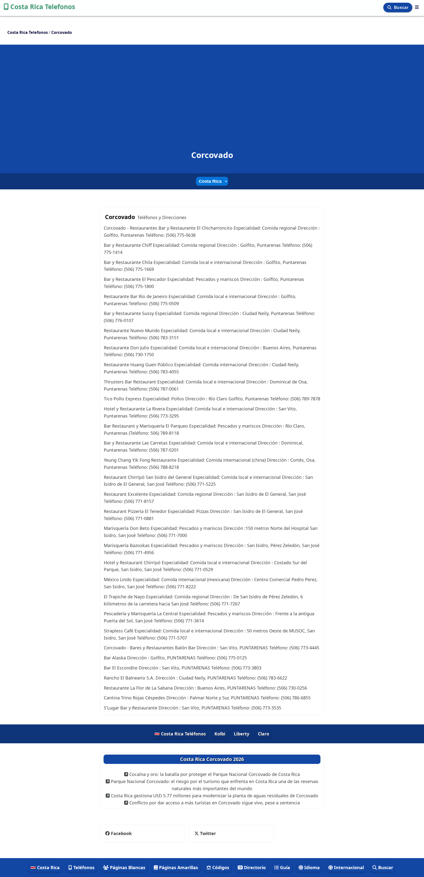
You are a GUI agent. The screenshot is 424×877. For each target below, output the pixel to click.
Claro (263, 734)
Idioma (311, 867)
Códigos (220, 867)
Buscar (402, 7)
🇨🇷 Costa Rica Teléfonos (180, 734)
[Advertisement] (212, 89)
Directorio (254, 867)
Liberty (241, 734)
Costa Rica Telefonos (42, 6)
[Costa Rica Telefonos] (417, 7)
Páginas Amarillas (178, 867)
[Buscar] (390, 7)
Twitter (207, 833)
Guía (284, 867)
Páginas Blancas (127, 867)
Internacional (348, 867)
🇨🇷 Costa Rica (45, 867)
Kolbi (219, 734)
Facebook (121, 833)
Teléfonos (83, 867)
